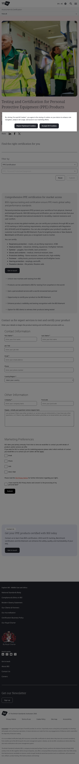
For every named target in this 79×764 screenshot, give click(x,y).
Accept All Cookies (49, 126)
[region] (39, 122)
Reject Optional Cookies (26, 126)
